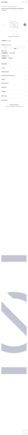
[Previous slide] (3, 24)
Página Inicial (4, 6)
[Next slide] (25, 24)
